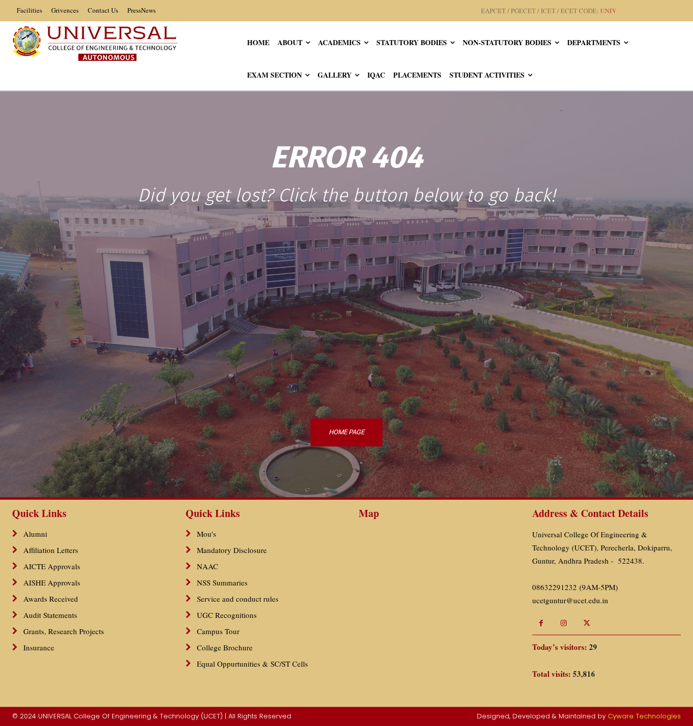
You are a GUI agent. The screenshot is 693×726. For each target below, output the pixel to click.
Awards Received (50, 599)
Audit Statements (50, 615)
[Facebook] (541, 623)
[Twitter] (587, 623)
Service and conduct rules (238, 599)
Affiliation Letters (50, 550)
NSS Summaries (222, 582)
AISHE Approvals (51, 582)
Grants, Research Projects (63, 631)
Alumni (35, 534)
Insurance (38, 647)
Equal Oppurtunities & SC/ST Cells (252, 664)
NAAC (207, 566)
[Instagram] (564, 623)
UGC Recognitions (227, 615)
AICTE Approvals (51, 566)
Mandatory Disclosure (232, 550)
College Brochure (225, 647)
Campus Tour (218, 631)
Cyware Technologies (644, 716)
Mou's (206, 534)
